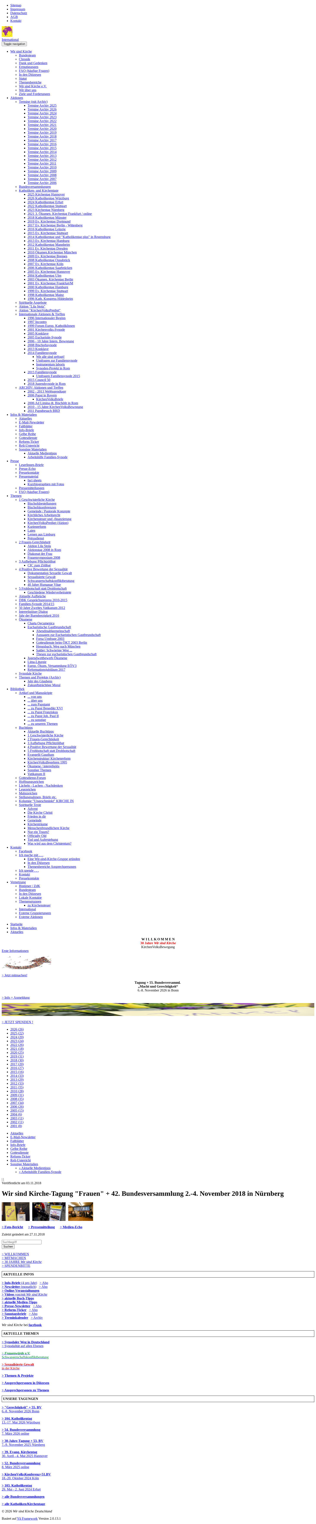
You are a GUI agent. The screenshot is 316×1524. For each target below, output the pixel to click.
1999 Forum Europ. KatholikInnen (51, 326)
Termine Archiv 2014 (42, 152)
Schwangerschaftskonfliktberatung (51, 581)
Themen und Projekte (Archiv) (40, 677)
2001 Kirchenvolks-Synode (46, 329)
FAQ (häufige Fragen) (34, 71)
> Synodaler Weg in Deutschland (25, 1342)
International (10, 39)
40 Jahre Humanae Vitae (44, 584)
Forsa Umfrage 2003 (50, 639)
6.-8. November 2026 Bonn (22, 1409)
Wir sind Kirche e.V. (33, 86)
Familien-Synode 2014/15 (36, 604)
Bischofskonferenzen (42, 507)
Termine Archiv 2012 (42, 159)
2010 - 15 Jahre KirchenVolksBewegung (55, 407)
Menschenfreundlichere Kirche (48, 828)
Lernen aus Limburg (41, 534)
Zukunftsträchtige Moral (44, 685)
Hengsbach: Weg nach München (58, 646)
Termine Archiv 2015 (42, 148)
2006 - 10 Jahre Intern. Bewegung (51, 341)
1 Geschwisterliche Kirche (37, 499)
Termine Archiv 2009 (42, 171)
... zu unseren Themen (43, 724)
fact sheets (34, 480)
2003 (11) (16, 1118)
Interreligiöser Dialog (33, 611)
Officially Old (37, 836)
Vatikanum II (36, 774)
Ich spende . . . (29, 870)
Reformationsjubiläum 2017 (46, 669)
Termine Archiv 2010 (42, 167)
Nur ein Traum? (38, 832)
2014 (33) (17, 1076)
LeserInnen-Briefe (31, 465)
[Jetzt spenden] (158, 1015)
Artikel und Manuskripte (35, 693)
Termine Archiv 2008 (42, 175)
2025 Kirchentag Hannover (46, 194)
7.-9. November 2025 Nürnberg (23, 1443)
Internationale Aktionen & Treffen (42, 314)
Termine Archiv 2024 (42, 113)
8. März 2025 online (21, 1465)
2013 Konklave (38, 349)
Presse (14, 461)
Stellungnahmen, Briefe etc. (38, 797)
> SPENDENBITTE (16, 1265)
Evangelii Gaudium (41, 754)
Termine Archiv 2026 (42, 109)
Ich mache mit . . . (31, 855)
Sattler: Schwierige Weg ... (54, 650)
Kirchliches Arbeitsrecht (44, 515)
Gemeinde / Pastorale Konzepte (49, 511)
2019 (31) (17, 1056)
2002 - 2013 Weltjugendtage (47, 391)
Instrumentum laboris (50, 364)
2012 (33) (17, 1083)
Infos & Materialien (23, 414)
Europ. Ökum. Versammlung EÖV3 (52, 666)
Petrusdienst (36, 538)
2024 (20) (17, 1037)
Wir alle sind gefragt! (50, 356)
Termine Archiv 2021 (42, 125)
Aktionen (16, 98)
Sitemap (15, 5)
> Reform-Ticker (14, 1310)
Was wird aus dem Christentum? (49, 843)
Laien (31, 530)
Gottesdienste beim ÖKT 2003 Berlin (61, 642)
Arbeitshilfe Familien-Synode (47, 457)
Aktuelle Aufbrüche (32, 596)
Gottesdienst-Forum (32, 778)
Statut (23, 78)
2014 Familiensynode (42, 353)
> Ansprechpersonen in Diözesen (25, 1383)
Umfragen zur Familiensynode (56, 360)
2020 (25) (17, 1052)
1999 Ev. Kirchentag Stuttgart (48, 291)
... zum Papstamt (39, 704)
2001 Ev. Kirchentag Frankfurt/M (50, 283)
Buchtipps (26, 727)
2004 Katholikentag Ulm (44, 275)
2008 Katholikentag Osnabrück (49, 260)
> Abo (44, 1283)
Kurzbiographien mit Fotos (46, 484)
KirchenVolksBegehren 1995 (47, 762)
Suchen (8, 1246)
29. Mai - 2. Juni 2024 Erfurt (21, 1487)
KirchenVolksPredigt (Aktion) (48, 523)
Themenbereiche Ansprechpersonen (52, 866)
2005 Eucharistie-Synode (45, 337)
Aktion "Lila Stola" (32, 306)
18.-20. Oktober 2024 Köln (26, 1476)
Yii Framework (27, 1518)
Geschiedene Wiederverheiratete (49, 592)
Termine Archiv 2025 (42, 105)
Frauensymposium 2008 (44, 557)
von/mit (31, 1294)
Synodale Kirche (30, 673)
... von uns (35, 696)
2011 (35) (16, 1087)
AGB (14, 17)
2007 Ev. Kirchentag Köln (45, 264)
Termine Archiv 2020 (42, 129)
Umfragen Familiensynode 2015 (58, 376)
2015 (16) (17, 1072)
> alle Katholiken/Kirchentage (23, 1504)
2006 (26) (17, 1106)
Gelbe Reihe (27, 434)
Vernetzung (18, 882)
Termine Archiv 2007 (42, 179)
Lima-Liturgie (37, 662)
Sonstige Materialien (33, 449)
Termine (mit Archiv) (33, 101)
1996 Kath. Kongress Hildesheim (50, 299)
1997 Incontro (37, 322)
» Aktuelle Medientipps (35, 1168)
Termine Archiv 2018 (42, 136)
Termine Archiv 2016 (42, 144)
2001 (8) (16, 1126)
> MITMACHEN (14, 1258)
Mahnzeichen (28, 793)
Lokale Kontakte (30, 897)
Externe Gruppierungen (35, 913)
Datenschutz (18, 13)
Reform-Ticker (29, 441)
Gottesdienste (28, 438)
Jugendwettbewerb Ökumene (47, 658)
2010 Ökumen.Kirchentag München (52, 252)
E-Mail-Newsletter (31, 422)
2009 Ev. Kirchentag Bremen (47, 256)
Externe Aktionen (31, 917)
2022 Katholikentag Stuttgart (47, 206)
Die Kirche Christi (40, 812)
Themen (15, 496)
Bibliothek (17, 689)
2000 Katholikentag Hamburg (48, 287)
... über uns (35, 700)
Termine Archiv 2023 (42, 117)
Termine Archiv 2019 (42, 132)
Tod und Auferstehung (43, 839)
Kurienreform (37, 526)
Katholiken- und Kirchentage (38, 190)
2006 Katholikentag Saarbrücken (50, 268)
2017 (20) (17, 1064)
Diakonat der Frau (40, 554)
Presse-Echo (27, 469)
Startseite (16, 924)
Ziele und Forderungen (34, 94)
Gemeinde (34, 820)
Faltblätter (25, 426)
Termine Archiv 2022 (42, 121)
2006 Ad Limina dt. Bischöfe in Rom (53, 403)
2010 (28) (17, 1091)
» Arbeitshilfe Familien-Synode (40, 1172)
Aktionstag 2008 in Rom (44, 550)
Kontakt (15, 21)
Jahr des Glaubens (40, 681)
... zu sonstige (37, 720)
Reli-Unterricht (29, 445)
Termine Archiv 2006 (42, 183)
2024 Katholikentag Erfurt (45, 202)
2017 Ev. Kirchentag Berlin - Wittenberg (55, 225)
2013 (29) (17, 1079)
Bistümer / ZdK (29, 886)
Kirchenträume (38, 824)
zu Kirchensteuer (39, 905)
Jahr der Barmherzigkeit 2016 (39, 615)
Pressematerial (28, 476)
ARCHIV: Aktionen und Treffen (41, 387)
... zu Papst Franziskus (43, 712)
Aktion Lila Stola (39, 546)
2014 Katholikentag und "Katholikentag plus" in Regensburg (69, 237)
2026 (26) (17, 1029)
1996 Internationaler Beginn (47, 318)
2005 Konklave (38, 333)
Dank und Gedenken (33, 63)
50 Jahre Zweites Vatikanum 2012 (42, 608)
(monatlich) (19, 1287)
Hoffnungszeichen (31, 781)
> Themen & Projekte (18, 1375)
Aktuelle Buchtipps (41, 731)
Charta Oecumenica (41, 623)
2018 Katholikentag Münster (47, 217)
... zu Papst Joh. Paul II (43, 716)
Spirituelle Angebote (33, 302)
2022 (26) (17, 1045)
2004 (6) (16, 1114)
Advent (33, 809)
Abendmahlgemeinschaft (53, 631)
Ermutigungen (28, 67)
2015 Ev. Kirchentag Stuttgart (48, 233)
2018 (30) (17, 1060)
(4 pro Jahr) (19, 1283)
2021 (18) (17, 1048)
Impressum (17, 9)
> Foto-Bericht (12, 1227)
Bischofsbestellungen (42, 503)
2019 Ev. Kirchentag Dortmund (49, 221)
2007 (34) (17, 1103)
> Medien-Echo (71, 1227)
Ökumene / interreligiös (43, 766)
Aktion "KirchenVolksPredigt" (40, 310)
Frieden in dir (37, 816)
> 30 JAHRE (22, 1262)
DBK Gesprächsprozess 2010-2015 (43, 600)
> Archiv (37, 1317)
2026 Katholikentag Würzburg (48, 198)
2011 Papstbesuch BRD (44, 411)
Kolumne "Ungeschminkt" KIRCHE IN (46, 801)
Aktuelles (25, 418)
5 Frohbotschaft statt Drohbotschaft (43, 588)
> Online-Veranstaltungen (20, 1290)
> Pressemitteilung (41, 1227)
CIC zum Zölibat (39, 565)
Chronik (24, 59)
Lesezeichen (27, 789)
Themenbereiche (30, 82)
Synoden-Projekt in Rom (53, 368)
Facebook (25, 851)
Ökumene (25, 619)
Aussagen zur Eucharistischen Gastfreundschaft (68, 635)
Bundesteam (27, 55)
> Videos (8, 1294)
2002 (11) (16, 1122)
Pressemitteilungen (31, 488)
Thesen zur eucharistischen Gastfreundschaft (66, 654)
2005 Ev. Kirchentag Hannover (49, 271)
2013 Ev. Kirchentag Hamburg (48, 241)
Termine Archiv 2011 (42, 163)
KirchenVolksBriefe (49, 399)
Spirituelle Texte (30, 805)
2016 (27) (17, 1068)
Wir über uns (27, 90)
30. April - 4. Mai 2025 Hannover (25, 1454)
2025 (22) (17, 1033)
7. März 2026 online (21, 1431)
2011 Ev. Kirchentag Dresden (48, 248)
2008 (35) (17, 1099)
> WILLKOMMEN (15, 1254)
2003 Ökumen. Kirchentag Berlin (50, 279)
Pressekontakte (29, 472)
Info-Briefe (26, 430)
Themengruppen (30, 901)
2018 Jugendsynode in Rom (47, 384)
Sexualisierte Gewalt (41, 577)
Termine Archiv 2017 (42, 140)
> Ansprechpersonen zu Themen (25, 1390)
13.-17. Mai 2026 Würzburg (21, 1420)
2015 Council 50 (39, 380)
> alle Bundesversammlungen (23, 1496)
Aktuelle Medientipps (42, 453)
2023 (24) (17, 1041)
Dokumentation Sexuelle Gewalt (50, 573)
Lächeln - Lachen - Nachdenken (41, 785)
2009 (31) (17, 1095)
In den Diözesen (30, 74)
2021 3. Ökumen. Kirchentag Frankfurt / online (60, 214)
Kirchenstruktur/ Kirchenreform (49, 758)
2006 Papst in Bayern (42, 395)
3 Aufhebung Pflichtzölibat (37, 561)
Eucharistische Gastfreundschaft (49, 627)
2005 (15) (17, 1110)
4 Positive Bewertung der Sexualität (43, 569)
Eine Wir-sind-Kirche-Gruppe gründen (54, 859)
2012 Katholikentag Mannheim (49, 244)
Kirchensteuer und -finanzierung (49, 519)
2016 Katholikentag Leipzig (47, 229)
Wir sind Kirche (21, 51)
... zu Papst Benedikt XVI (45, 708)
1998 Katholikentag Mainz (46, 295)
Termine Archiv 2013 (42, 156)
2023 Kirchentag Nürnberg (46, 210)
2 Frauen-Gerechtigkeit (34, 542)
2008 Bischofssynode (42, 345)
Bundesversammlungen (35, 186)
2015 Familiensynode (42, 372)
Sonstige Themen (39, 770)
